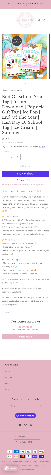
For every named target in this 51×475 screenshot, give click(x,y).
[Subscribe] (40, 406)
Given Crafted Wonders (15, 462)
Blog (7, 389)
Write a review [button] (25, 336)
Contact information (27, 470)
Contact (8, 377)
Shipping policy (39, 466)
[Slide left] (20, 84)
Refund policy (44, 462)
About (7, 371)
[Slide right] (31, 84)
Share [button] (7, 312)
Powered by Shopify (30, 462)
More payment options (25, 180)
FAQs (7, 383)
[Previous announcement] (5, 4)
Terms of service (26, 466)
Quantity (5, 151)
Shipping (4, 142)
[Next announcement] (46, 4)
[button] (5, 20)
